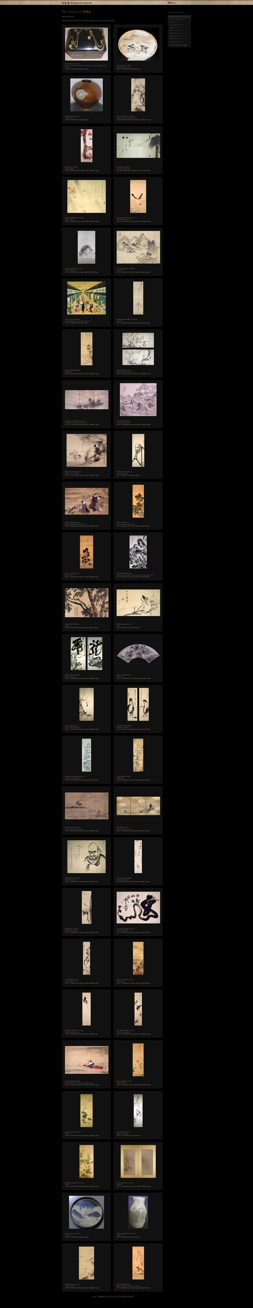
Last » (131, 1296)
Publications (176, 33)
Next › (126, 1296)
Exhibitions (176, 36)
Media (176, 30)
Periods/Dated (177, 38)
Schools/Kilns (176, 25)
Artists (174, 22)
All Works (174, 16)
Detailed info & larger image (80, 69)
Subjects (175, 27)
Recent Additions (176, 19)
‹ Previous (101, 1296)
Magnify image (146, 119)
